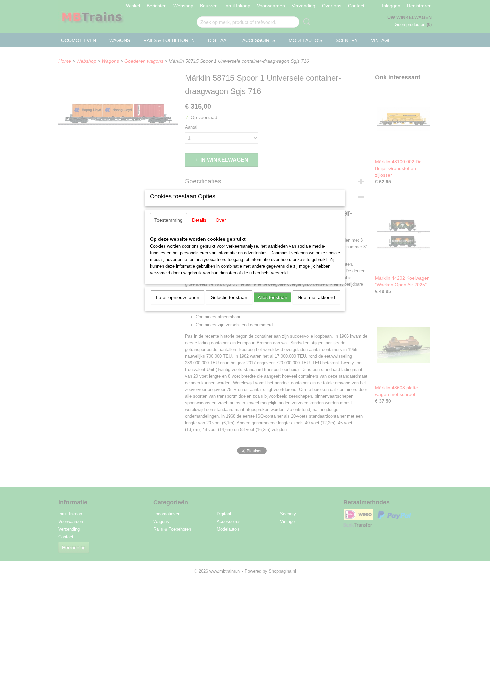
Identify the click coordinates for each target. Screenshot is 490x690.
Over (221, 220)
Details (199, 220)
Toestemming (168, 220)
